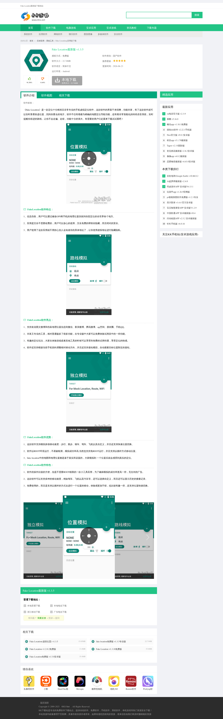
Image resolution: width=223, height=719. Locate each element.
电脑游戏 (71, 27)
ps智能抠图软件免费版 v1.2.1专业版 (182, 197)
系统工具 (50, 40)
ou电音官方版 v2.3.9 (176, 113)
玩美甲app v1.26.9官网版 (178, 191)
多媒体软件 (103, 34)
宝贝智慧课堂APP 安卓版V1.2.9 (181, 207)
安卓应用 (91, 27)
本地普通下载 (33, 605)
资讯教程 (131, 27)
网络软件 (58, 34)
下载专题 (152, 27)
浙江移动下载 (33, 611)
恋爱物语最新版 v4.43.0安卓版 (181, 161)
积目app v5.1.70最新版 (177, 140)
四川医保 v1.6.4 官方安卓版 (180, 202)
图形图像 (88, 34)
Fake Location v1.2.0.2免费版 (43, 649)
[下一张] (121, 537)
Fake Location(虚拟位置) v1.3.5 (44, 641)
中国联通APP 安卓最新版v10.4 (181, 213)
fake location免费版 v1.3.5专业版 (111, 641)
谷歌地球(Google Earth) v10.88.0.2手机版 (182, 175)
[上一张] (56, 537)
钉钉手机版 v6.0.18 (176, 223)
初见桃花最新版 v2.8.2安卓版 (180, 150)
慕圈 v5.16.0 (172, 119)
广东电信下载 (60, 611)
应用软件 (43, 34)
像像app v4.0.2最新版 (177, 156)
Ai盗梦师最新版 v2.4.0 (177, 181)
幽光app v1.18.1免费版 (177, 124)
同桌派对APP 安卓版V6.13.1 (180, 186)
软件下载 (51, 27)
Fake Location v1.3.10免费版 (109, 649)
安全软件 (118, 34)
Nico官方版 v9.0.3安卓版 (178, 134)
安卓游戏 (111, 27)
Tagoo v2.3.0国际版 (176, 145)
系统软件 (28, 34)
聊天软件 (73, 34)
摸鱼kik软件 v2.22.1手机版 (179, 129)
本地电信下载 (60, 605)
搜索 (196, 15)
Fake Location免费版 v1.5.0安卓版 (45, 656)
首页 (30, 27)
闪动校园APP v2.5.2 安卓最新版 (182, 218)
